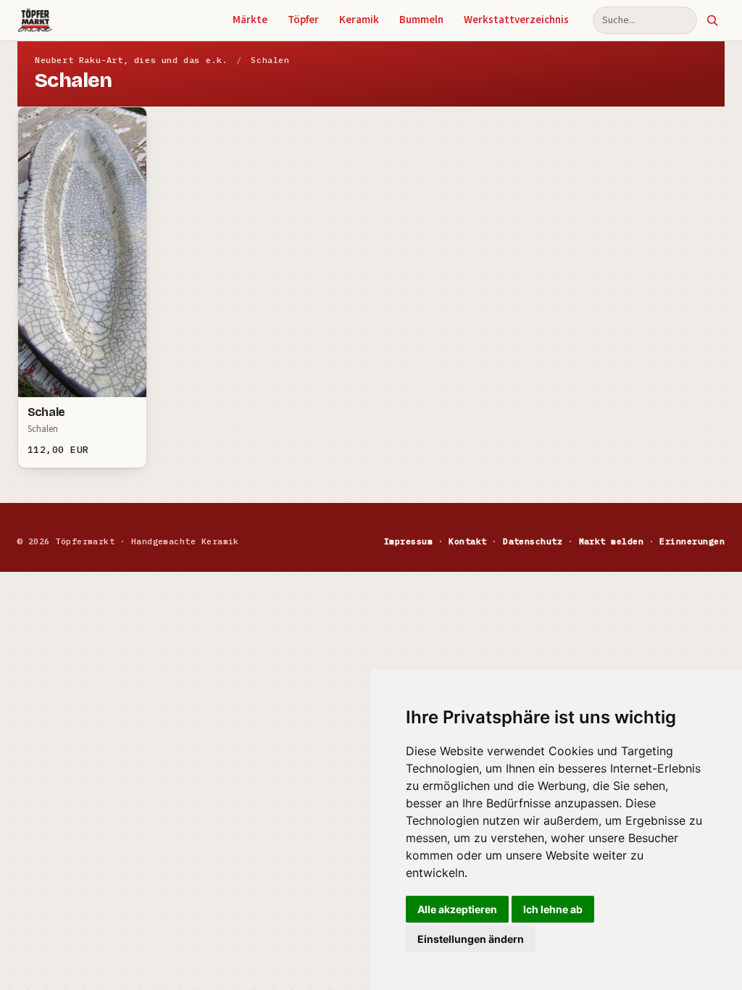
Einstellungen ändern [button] (470, 939)
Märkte (250, 20)
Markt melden (611, 541)
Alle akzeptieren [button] (457, 909)
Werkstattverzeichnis (516, 20)
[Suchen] (712, 20)
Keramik (359, 20)
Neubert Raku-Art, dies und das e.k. (131, 59)
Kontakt (467, 541)
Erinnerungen (692, 541)
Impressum (408, 541)
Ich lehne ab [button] (553, 909)
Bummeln (421, 20)
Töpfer (303, 20)
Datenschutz (532, 541)
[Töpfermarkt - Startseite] (35, 20)
